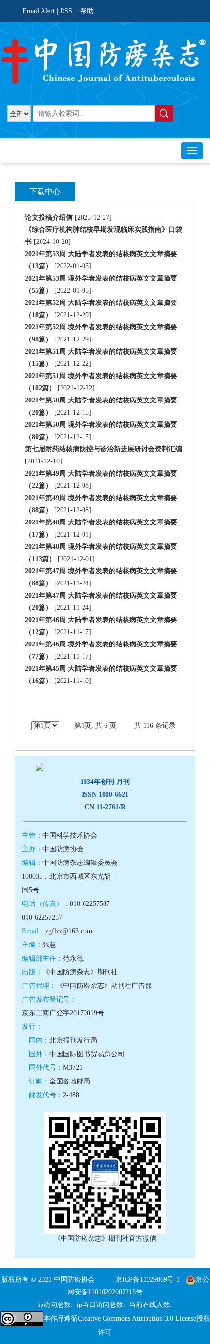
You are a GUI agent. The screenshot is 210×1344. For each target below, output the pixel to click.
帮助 (87, 11)
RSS (66, 11)
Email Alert (38, 11)
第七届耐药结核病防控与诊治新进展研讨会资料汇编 (103, 449)
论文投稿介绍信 (49, 217)
